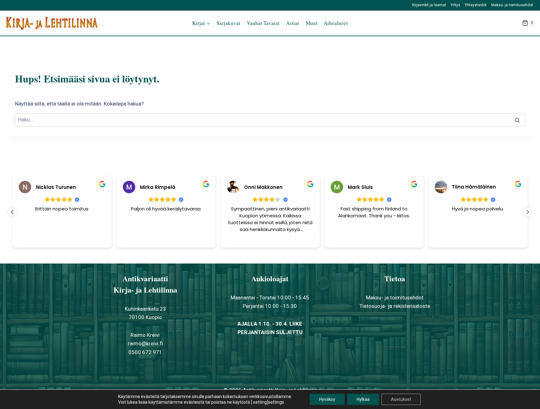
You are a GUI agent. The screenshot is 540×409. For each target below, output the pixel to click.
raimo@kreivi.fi (145, 343)
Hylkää (363, 399)
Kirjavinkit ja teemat (429, 5)
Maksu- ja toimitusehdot (512, 5)
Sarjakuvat (228, 23)
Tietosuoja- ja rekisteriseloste (394, 306)
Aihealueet (336, 23)
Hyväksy (327, 399)
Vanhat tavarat (263, 23)
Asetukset (401, 399)
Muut (312, 23)
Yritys (455, 5)
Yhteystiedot (476, 5)
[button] (527, 212)
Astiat (292, 23)
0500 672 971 (145, 352)
